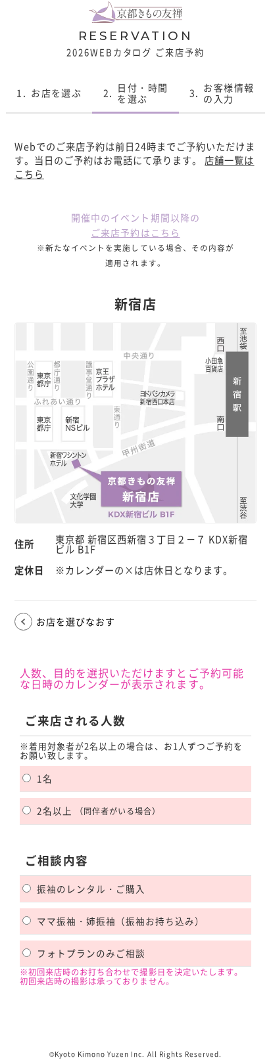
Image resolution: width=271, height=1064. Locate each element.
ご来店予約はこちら (135, 232)
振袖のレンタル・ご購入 (91, 888)
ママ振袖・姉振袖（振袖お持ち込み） (121, 920)
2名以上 (98, 810)
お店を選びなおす (75, 621)
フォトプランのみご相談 (91, 953)
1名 (45, 778)
